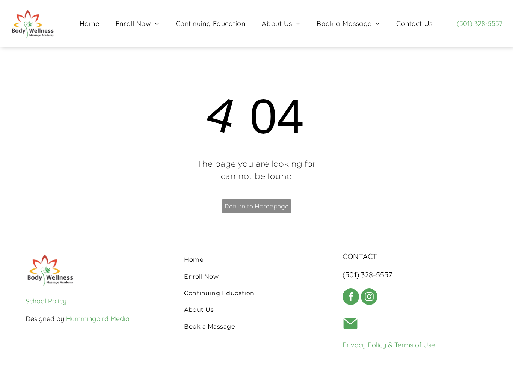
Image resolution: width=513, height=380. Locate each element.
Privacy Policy (364, 345)
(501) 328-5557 (479, 23)
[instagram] (369, 297)
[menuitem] (89, 23)
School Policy (46, 301)
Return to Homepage (257, 206)
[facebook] (351, 297)
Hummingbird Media (98, 318)
